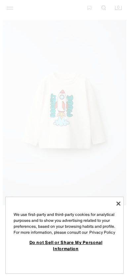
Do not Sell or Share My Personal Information (66, 245)
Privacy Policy (102, 232)
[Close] (118, 204)
